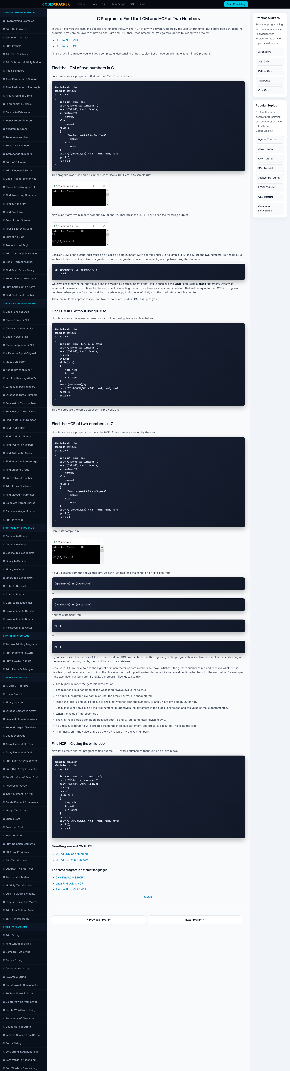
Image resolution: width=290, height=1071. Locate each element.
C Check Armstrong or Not (19, 187)
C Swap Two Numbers (16, 145)
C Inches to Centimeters (18, 120)
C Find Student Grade (16, 469)
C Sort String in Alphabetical (20, 1051)
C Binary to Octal (13, 569)
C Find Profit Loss (14, 212)
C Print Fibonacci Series (17, 170)
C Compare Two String (16, 951)
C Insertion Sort (12, 835)
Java (94, 4)
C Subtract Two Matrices (18, 868)
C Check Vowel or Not (16, 336)
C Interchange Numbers (17, 153)
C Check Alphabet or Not (18, 328)
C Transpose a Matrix (16, 877)
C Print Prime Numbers (17, 486)
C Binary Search (13, 702)
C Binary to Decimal (15, 561)
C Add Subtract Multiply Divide (22, 62)
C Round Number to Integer (19, 278)
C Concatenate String (16, 968)
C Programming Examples (18, 20)
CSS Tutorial (265, 196)
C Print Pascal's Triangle (18, 669)
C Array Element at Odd (17, 752)
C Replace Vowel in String (18, 993)
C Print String (11, 935)
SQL (132, 4)
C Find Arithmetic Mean (17, 453)
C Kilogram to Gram (15, 128)
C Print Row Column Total (18, 910)
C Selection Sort (13, 827)
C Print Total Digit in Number (20, 253)
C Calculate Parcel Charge (19, 502)
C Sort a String (12, 1043)
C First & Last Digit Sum (17, 228)
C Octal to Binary (13, 594)
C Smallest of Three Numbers (21, 411)
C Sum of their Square (16, 220)
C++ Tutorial (265, 158)
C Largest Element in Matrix (20, 902)
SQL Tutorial (265, 168)
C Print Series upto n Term (19, 286)
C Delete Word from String (19, 1010)
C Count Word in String (17, 1026)
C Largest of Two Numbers (19, 386)
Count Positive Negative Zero (21, 378)
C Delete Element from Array (20, 802)
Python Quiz (265, 71)
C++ (104, 4)
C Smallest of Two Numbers (20, 403)
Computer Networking (265, 208)
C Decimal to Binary (15, 536)
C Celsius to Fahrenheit (17, 112)
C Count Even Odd (14, 735)
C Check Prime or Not (16, 320)
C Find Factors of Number (18, 295)
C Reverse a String (14, 976)
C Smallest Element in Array (20, 719)
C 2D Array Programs (16, 852)
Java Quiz (264, 80)
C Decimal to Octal (14, 544)
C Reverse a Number (15, 137)
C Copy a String (12, 960)
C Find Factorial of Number (19, 419)
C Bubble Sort (11, 818)
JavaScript (118, 4)
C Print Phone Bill (13, 519)
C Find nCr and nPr (14, 203)
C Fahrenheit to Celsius (17, 103)
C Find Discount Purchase (19, 494)
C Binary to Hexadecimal (18, 577)
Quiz (142, 4)
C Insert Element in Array (18, 793)
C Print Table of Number (17, 478)
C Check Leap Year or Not (18, 345)
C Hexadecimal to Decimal (19, 611)
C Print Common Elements (19, 843)
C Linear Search (12, 694)
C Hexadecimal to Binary (18, 619)
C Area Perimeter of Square (20, 79)
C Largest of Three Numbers (20, 394)
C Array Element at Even (18, 744)
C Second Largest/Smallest (19, 727)
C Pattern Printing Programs (20, 644)
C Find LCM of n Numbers (18, 436)
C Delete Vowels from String (20, 1001)
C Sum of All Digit (13, 236)
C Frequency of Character (19, 1018)
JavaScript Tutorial (269, 177)
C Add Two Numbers (15, 54)
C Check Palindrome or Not (19, 178)
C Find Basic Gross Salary (18, 270)
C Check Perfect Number (18, 261)
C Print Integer (12, 45)
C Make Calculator (14, 361)
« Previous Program (99, 919)
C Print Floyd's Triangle (17, 660)
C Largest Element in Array (19, 710)
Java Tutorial (265, 149)
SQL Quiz (263, 61)
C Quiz (148, 896)
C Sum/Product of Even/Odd (20, 777)
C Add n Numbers (13, 70)
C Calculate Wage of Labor (19, 511)
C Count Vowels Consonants (20, 985)
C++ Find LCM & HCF (69, 877)
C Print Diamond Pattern (18, 652)
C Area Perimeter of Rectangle (21, 87)
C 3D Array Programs (16, 918)
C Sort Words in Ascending (19, 1059)
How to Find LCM (67, 40)
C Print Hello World (14, 29)
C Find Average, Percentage (20, 461)
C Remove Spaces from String (21, 1035)
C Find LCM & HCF (14, 428)
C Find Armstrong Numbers (19, 195)
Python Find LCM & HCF (71, 889)
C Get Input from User (16, 37)
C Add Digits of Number (17, 369)
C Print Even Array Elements (20, 760)
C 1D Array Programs (16, 685)
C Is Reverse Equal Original (19, 353)
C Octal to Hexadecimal (17, 602)
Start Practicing (236, 4)
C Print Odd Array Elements (20, 769)
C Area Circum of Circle (17, 95)
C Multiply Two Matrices (18, 885)
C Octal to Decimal (14, 586)
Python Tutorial (267, 139)
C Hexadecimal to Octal (17, 627)
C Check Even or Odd (16, 311)
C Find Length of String (17, 943)
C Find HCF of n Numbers (18, 444)
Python (82, 4)
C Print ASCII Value (14, 162)
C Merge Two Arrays (15, 810)
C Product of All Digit (16, 245)
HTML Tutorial (266, 187)
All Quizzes (265, 51)
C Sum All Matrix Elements (19, 893)
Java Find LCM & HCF (69, 883)
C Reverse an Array (15, 785)
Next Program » (194, 919)
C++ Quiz (264, 90)
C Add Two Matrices (15, 860)
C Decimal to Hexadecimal (19, 552)
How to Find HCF (66, 46)
